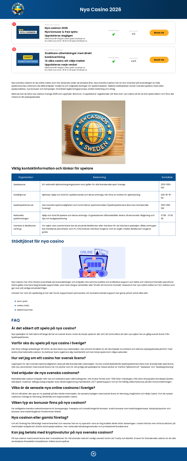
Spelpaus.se (19, 184)
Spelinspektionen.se (23, 205)
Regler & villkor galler (66, 39)
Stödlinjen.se (82, 41)
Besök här (159, 32)
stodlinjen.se (80, 39)
